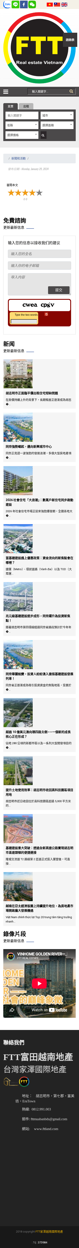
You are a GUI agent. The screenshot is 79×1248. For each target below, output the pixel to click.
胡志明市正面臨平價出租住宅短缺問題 (32, 393)
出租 (26, 106)
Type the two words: (26, 314)
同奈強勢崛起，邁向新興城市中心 (29, 446)
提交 (58, 290)
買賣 (10, 106)
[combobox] (57, 115)
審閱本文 (12, 185)
